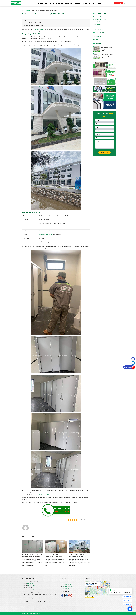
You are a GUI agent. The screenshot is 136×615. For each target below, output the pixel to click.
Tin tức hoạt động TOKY (98, 29)
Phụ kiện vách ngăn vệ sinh (45, 234)
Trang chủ (36, 3)
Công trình (77, 3)
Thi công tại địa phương (98, 21)
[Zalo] (133, 363)
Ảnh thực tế (86, 3)
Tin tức (94, 3)
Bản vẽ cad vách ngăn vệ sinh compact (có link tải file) (107, 56)
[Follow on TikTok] (65, 595)
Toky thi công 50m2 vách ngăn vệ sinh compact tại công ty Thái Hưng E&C (55, 555)
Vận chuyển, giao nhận (68, 586)
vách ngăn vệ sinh (38, 29)
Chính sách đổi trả (66, 588)
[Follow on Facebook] (62, 595)
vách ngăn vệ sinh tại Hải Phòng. (43, 494)
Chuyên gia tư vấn (97, 16)
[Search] (124, 3)
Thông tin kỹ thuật (97, 24)
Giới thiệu (40, 3)
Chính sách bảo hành (67, 584)
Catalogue (68, 3)
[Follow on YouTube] (71, 595)
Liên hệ (100, 3)
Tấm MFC (95, 40)
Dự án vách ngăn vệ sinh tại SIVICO (33, 25)
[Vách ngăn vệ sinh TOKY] (16, 3)
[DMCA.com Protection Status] (89, 596)
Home (23, 10)
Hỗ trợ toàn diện (58, 3)
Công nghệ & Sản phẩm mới (99, 19)
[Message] (133, 358)
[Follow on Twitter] (67, 595)
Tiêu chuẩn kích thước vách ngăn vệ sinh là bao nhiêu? (107, 49)
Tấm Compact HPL (97, 36)
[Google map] (97, 588)
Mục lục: (25, 20)
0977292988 (127, 367)
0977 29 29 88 (30, 583)
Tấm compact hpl (43, 230)
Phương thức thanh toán (68, 582)
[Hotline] (133, 367)
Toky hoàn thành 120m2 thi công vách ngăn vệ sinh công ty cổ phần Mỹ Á (78, 555)
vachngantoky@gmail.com (32, 589)
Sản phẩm (48, 3)
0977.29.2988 (30, 604)
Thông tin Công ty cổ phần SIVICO (33, 22)
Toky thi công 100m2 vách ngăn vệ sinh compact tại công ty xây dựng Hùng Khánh (32, 556)
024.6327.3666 (31, 585)
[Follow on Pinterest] (69, 595)
